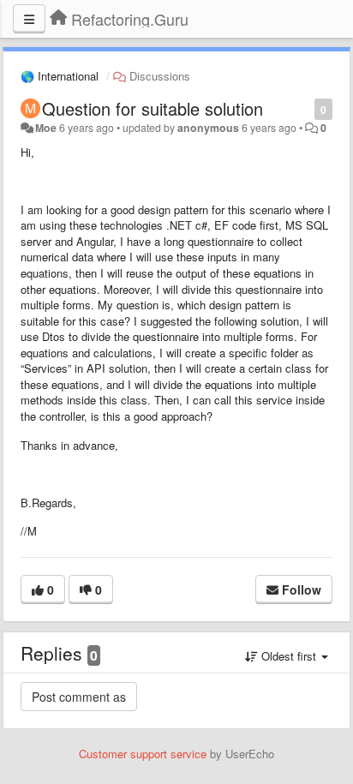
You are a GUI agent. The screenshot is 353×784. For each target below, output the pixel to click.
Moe (46, 127)
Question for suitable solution (152, 108)
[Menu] (29, 18)
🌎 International (60, 76)
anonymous (208, 127)
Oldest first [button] (289, 656)
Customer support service (142, 753)
